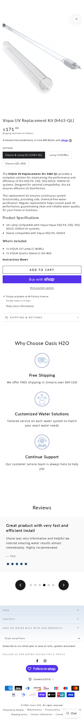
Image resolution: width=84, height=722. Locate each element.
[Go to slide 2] (35, 585)
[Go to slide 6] (53, 585)
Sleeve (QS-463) (15, 164)
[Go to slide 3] (40, 585)
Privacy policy (52, 709)
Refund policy (34, 709)
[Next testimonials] (64, 585)
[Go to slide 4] (44, 585)
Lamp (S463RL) (59, 156)
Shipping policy (19, 714)
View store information (20, 305)
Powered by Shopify (13, 709)
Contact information (41, 714)
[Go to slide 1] (31, 585)
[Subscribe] (79, 638)
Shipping (7, 133)
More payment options (42, 287)
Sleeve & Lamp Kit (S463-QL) (23, 156)
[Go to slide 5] (49, 585)
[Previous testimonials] (20, 585)
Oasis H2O (35, 705)
